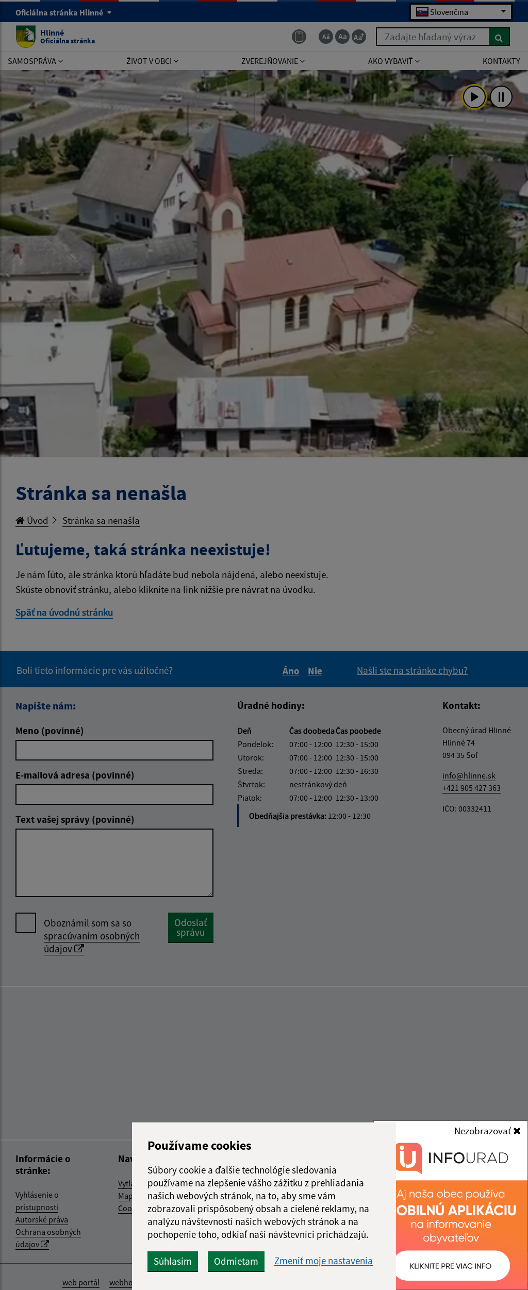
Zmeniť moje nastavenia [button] (323, 1261)
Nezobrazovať (483, 1130)
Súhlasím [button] (173, 1261)
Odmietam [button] (236, 1261)
